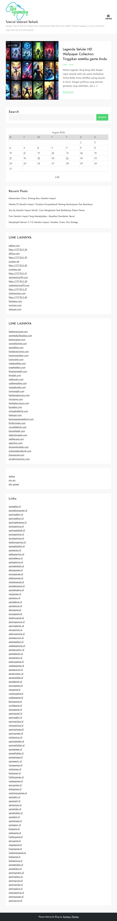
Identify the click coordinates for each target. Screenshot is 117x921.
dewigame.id (15, 610)
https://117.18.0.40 (18, 297)
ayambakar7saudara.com (20, 335)
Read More (68, 92)
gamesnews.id (15, 657)
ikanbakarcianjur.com (19, 403)
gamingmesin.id (16, 872)
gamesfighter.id (16, 753)
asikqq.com (14, 245)
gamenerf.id (14, 801)
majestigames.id (16, 582)
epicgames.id (15, 785)
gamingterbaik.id (17, 530)
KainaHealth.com (17, 431)
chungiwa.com (16, 399)
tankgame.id (14, 856)
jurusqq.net (14, 261)
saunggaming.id (16, 538)
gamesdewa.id (16, 558)
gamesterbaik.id (16, 566)
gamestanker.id (16, 864)
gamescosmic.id (16, 649)
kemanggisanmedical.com (21, 419)
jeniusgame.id (15, 709)
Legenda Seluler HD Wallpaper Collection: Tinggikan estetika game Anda (85, 54)
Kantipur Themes (71, 916)
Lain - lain (68, 65)
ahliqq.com (14, 253)
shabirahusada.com (18, 435)
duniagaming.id (16, 526)
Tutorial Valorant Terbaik (22, 21)
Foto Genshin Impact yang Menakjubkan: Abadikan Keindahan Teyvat (42, 216)
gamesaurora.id (16, 637)
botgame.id (14, 829)
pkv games (14, 484)
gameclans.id (15, 805)
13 (53, 153)
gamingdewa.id (16, 518)
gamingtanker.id (16, 741)
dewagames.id (16, 570)
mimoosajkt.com (16, 391)
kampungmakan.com (18, 355)
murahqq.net (15, 269)
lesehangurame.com (18, 331)
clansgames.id (15, 765)
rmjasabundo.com (17, 387)
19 (39, 158)
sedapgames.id (16, 578)
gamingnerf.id (15, 713)
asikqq (12, 476)
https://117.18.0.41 (18, 273)
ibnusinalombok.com (19, 447)
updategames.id (16, 665)
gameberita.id (15, 681)
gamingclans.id (16, 721)
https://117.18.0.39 (18, 257)
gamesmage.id (16, 757)
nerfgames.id (15, 769)
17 (10, 158)
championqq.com (17, 293)
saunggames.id (16, 574)
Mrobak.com (15, 375)
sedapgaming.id (16, 554)
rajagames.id (15, 594)
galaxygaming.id (17, 633)
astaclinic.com (15, 443)
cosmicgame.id (16, 693)
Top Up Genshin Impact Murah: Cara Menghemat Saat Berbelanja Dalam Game (46, 210)
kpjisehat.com (15, 407)
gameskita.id (15, 506)
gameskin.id (14, 797)
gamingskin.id (15, 717)
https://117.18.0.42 (18, 265)
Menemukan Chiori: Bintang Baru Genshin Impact (32, 198)
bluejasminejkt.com (18, 371)
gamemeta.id (15, 809)
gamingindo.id (16, 884)
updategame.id (16, 697)
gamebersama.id (17, 586)
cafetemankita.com (18, 383)
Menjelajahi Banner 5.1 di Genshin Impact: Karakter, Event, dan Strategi (43, 222)
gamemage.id (15, 821)
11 (25, 153)
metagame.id (15, 833)
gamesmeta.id (15, 749)
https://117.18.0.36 (18, 249)
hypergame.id (15, 848)
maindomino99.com (18, 277)
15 (81, 153)
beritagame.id (15, 701)
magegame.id (15, 844)
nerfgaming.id (15, 737)
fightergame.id (16, 837)
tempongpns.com (17, 339)
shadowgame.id (16, 618)
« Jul (57, 176)
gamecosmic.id (16, 673)
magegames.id (16, 781)
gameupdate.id (16, 677)
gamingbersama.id (17, 522)
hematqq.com (15, 301)
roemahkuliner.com (18, 343)
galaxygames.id (16, 661)
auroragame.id (16, 685)
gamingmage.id (16, 729)
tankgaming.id (15, 860)
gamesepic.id (15, 761)
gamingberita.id (16, 626)
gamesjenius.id (16, 562)
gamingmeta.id (16, 733)
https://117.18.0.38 (18, 281)
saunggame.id (15, 614)
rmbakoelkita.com (17, 363)
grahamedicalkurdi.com (20, 451)
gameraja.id (14, 598)
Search (14, 111)
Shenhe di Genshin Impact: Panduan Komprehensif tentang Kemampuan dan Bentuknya (51, 204)
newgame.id (14, 689)
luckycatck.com (16, 359)
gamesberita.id (16, 653)
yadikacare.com (16, 439)
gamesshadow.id (17, 546)
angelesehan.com (17, 367)
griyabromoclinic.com (19, 459)
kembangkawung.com (19, 395)
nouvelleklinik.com (17, 427)
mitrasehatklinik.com (18, 411)
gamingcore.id (16, 880)
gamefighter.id (16, 813)
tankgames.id (15, 789)
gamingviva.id (15, 900)
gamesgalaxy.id (16, 641)
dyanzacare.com (16, 455)
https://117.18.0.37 (18, 289)
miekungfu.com (16, 379)
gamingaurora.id (17, 622)
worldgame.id (15, 705)
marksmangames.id (18, 793)
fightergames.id (16, 777)
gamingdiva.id (15, 888)
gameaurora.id (16, 669)
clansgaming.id (16, 725)
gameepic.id (15, 825)
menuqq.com (15, 309)
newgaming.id (15, 629)
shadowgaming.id (17, 542)
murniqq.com (15, 305)
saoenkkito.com (16, 347)
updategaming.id (17, 645)
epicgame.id (15, 841)
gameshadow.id (16, 590)
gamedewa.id (15, 602)
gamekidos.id (15, 868)
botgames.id (15, 773)
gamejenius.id (15, 606)
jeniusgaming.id (16, 534)
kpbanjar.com (15, 415)
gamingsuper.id (16, 896)
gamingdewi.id (16, 514)
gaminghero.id (16, 876)
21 (67, 158)
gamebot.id (14, 817)
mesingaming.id (16, 892)
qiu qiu (12, 480)
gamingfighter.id (16, 745)
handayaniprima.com (19, 351)
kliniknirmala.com (17, 423)
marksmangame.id (17, 852)
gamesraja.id (15, 550)
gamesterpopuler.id (18, 510)
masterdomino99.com (19, 285)
